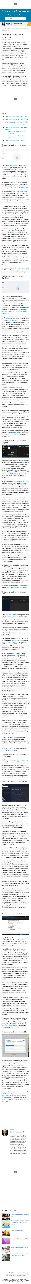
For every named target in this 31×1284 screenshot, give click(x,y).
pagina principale (6, 319)
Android (17, 188)
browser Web (17, 186)
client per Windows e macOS (9, 642)
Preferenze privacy (20, 1275)
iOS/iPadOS (24, 188)
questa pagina (5, 1097)
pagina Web (17, 184)
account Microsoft (12, 320)
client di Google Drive (14, 229)
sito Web (17, 470)
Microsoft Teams (11, 614)
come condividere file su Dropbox (19, 587)
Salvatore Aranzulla (6, 39)
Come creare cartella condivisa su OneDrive (17, 119)
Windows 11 (24, 760)
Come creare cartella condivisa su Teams (16, 125)
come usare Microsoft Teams (9, 750)
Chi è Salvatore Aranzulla (15, 1272)
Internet (21, 15)
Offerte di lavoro (21, 1274)
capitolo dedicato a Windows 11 (10, 1025)
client (3, 472)
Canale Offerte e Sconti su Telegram (14, 24)
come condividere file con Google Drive (18, 272)
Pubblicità (14, 1274)
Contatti (9, 1274)
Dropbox (23, 461)
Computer (10, 15)
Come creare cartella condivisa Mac (14, 140)
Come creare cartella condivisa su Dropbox (16, 122)
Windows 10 (15, 760)
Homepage (5, 1272)
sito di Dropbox (24, 481)
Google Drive (13, 165)
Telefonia (16, 15)
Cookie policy (12, 1275)
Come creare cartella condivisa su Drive (16, 116)
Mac (9, 1060)
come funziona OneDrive (14, 432)
